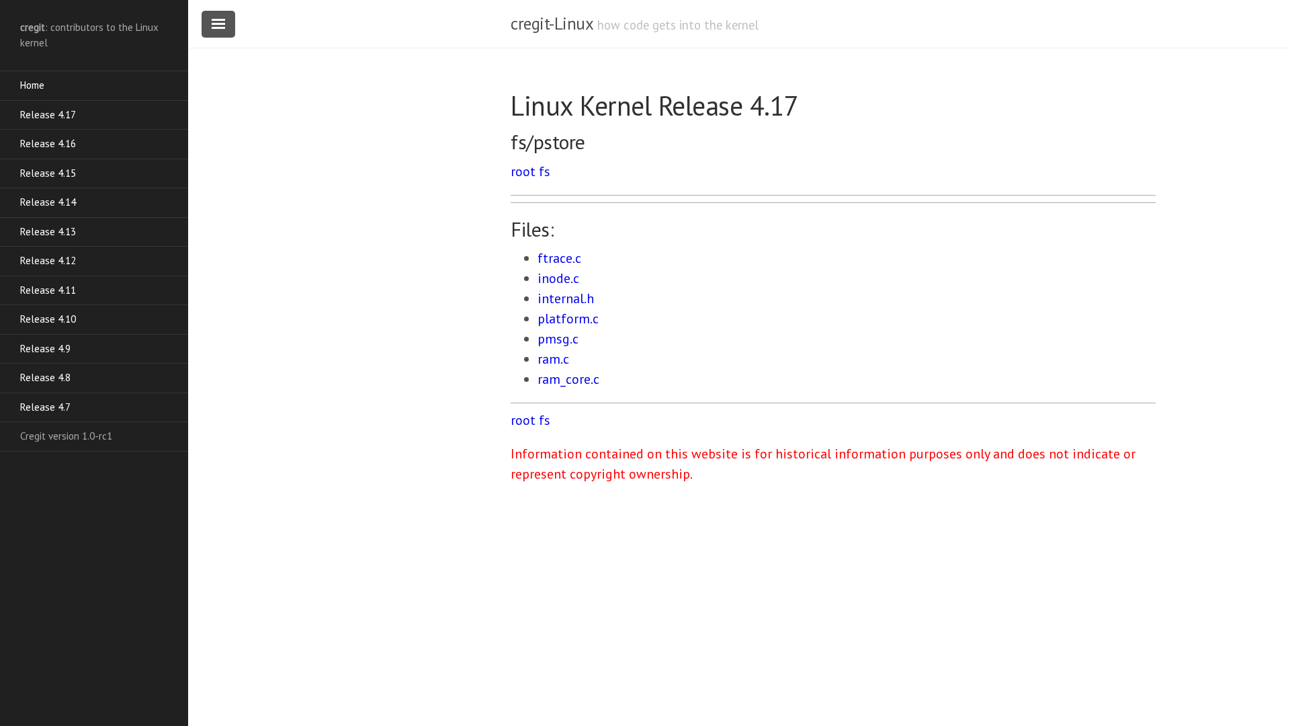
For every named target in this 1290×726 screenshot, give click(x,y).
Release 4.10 (48, 319)
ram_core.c (568, 379)
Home (32, 85)
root (523, 171)
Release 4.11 (48, 290)
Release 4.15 (48, 173)
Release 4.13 (48, 231)
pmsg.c (558, 339)
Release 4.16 (48, 143)
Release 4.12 (48, 260)
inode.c (558, 278)
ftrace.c (559, 258)
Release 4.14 (48, 202)
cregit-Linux (552, 23)
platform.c (568, 318)
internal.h (566, 298)
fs (544, 171)
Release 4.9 (45, 348)
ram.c (553, 359)
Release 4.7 (45, 407)
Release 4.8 (45, 377)
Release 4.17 (48, 114)
